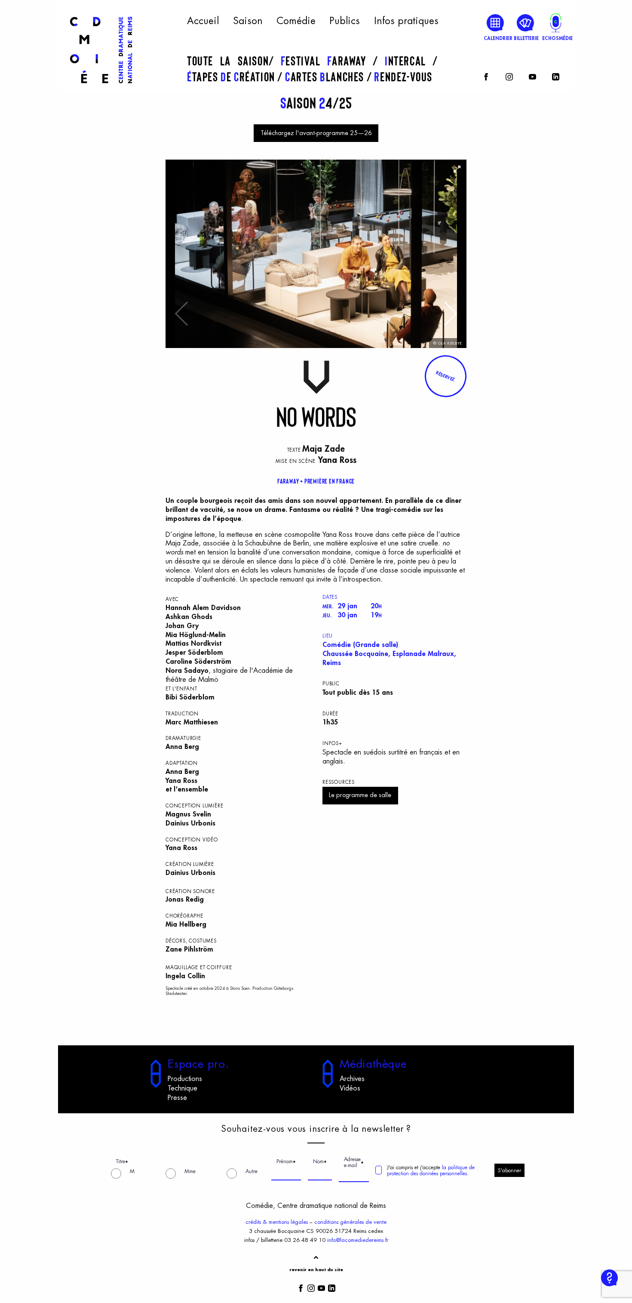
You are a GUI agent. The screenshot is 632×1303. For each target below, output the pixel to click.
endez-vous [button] (403, 76)
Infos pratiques (406, 21)
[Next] (449, 318)
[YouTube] (532, 75)
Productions (185, 1078)
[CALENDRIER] (495, 22)
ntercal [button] (409, 60)
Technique (182, 1088)
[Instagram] (509, 75)
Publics (344, 21)
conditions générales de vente (350, 1222)
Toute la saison (228, 60)
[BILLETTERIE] (525, 22)
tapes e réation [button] (232, 76)
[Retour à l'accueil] (101, 86)
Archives (352, 1078)
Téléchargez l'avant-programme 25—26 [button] (316, 133)
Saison (248, 21)
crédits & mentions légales (276, 1222)
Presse (177, 1097)
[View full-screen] (457, 169)
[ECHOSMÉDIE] (556, 22)
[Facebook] (486, 75)
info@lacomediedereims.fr (357, 1240)
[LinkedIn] (555, 75)
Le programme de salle (360, 795)
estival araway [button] (327, 60)
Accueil (203, 21)
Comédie (296, 21)
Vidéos (350, 1088)
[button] (445, 376)
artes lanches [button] (326, 76)
